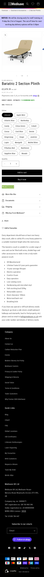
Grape (22, 137)
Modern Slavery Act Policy (14, 361)
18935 (23, 511)
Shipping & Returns (12, 377)
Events (7, 355)
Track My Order (10, 470)
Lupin (6, 142)
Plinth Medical (7, 80)
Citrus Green (20, 126)
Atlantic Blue (9, 121)
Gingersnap (8, 137)
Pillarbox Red (9, 148)
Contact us (9, 344)
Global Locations (11, 431)
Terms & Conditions (12, 388)
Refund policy (24, 568)
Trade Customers (11, 394)
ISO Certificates (10, 437)
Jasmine (33, 137)
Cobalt (34, 126)
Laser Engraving (11, 448)
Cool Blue (19, 131)
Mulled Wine (33, 142)
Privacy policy (35, 568)
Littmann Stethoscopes (13, 442)
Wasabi (24, 153)
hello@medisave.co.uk (29, 317)
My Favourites (10, 453)
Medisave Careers (11, 366)
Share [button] (6, 221)
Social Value (9, 383)
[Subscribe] (34, 531)
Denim (31, 131)
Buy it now (22, 179)
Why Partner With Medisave (15, 399)
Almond (7, 115)
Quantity (4, 159)
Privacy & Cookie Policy (13, 372)
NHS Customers (11, 459)
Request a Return (11, 464)
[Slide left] (16, 76)
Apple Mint (21, 115)
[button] (5, 4)
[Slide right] (27, 76)
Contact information (23, 572)
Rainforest (25, 148)
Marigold (18, 142)
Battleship (25, 121)
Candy (6, 126)
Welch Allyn (9, 475)
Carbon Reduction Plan (13, 349)
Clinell (7, 420)
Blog (6, 415)
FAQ (6, 426)
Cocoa (6, 131)
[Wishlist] (32, 4)
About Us (8, 338)
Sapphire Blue (9, 153)
